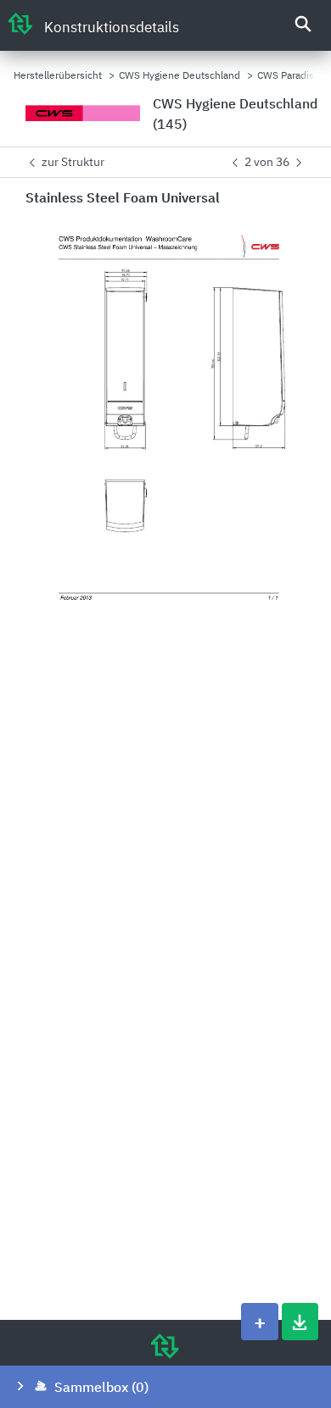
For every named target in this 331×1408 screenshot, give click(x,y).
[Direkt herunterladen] (300, 1321)
